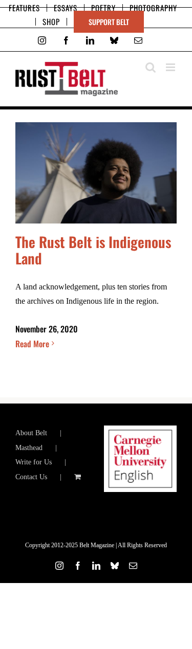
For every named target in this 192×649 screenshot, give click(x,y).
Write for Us (33, 462)
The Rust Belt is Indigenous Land (93, 249)
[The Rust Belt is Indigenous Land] (96, 172)
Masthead (28, 448)
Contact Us (31, 477)
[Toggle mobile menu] (171, 67)
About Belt (31, 433)
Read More (32, 344)
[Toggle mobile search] (150, 67)
